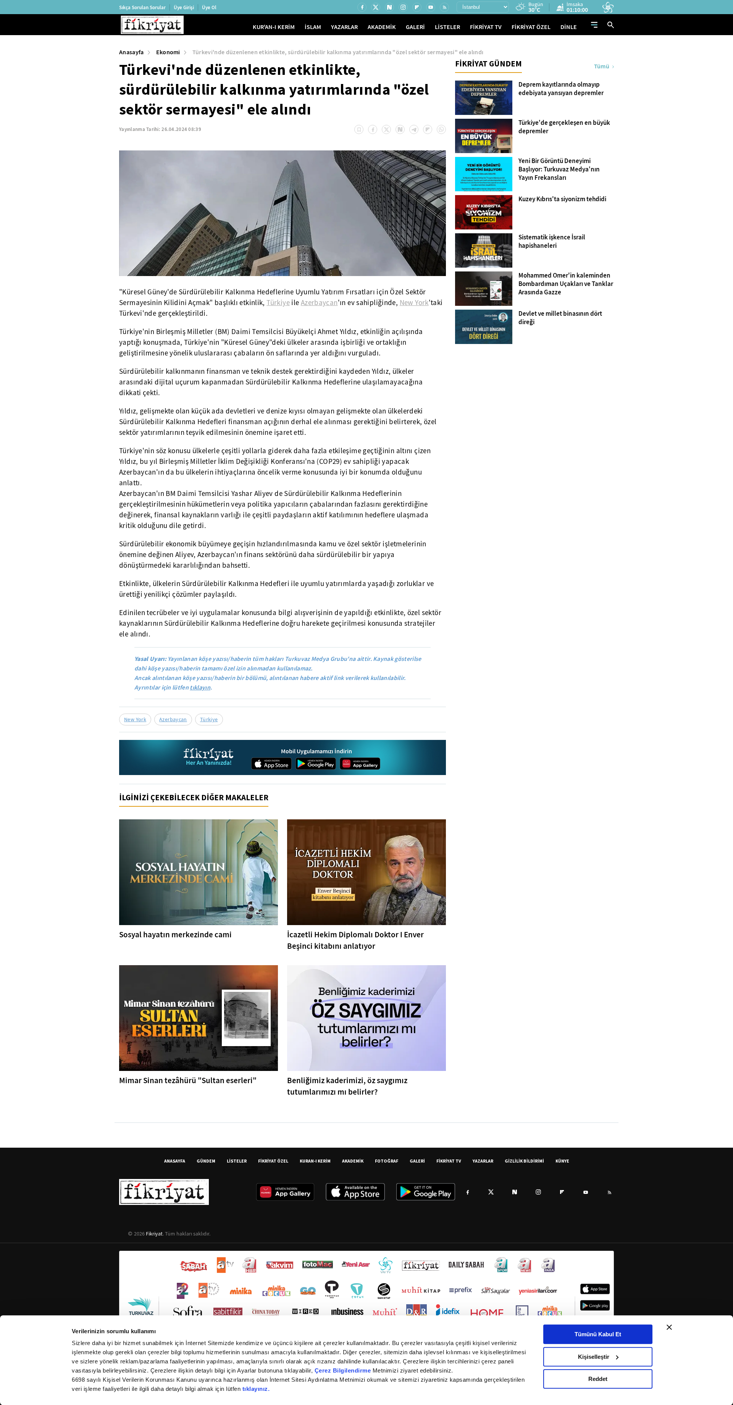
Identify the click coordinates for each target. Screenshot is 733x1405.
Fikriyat (154, 1233)
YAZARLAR (344, 27)
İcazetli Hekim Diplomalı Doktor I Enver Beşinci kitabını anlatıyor (355, 940)
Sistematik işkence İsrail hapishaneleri (551, 241)
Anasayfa (131, 52)
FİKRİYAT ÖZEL (531, 27)
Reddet (597, 1379)
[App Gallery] (360, 763)
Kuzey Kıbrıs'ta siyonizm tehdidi (562, 199)
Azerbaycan (319, 302)
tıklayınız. (256, 1389)
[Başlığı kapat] (669, 1327)
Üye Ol (209, 7)
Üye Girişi (184, 7)
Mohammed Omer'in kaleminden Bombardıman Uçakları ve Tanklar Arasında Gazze (565, 284)
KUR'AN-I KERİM (274, 27)
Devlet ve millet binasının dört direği (560, 318)
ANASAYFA (174, 1161)
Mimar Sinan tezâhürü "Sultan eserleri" (188, 1080)
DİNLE (568, 27)
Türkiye (278, 302)
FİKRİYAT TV (486, 27)
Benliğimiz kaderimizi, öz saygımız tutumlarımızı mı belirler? (347, 1086)
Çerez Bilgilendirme (344, 1370)
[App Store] (271, 763)
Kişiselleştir (593, 1356)
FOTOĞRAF (386, 1161)
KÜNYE (562, 1161)
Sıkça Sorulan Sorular (142, 7)
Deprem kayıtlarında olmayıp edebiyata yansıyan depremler (561, 89)
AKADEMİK (382, 27)
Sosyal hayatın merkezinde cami (175, 934)
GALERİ (415, 27)
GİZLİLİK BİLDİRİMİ (524, 1161)
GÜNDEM (206, 1161)
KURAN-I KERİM (315, 1161)
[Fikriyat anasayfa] (209, 757)
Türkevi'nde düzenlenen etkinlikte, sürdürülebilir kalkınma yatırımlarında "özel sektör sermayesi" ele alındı (338, 52)
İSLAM (313, 27)
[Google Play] (315, 763)
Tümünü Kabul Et (598, 1334)
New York (414, 302)
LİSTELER (447, 27)
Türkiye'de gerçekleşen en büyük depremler (564, 127)
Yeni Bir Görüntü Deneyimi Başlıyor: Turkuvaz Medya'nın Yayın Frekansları (559, 169)
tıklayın (200, 687)
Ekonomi (168, 52)
